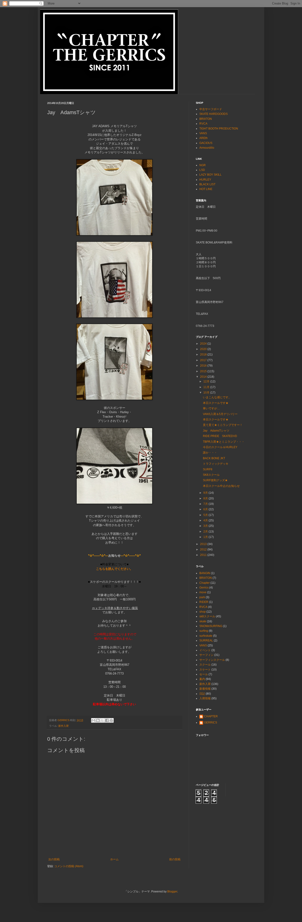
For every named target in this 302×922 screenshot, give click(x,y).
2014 (203, 376)
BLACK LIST (207, 184)
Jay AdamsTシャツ (216, 430)
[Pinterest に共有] (111, 720)
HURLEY (205, 179)
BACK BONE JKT (214, 458)
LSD (202, 170)
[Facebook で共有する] (107, 720)
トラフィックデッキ (215, 463)
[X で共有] (102, 720)
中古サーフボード (210, 109)
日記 (202, 693)
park (202, 597)
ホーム (114, 859)
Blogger (172, 891)
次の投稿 (54, 859)
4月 (206, 520)
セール (203, 674)
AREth (203, 138)
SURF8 (207, 469)
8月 (206, 498)
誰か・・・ (210, 452)
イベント (205, 650)
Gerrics (204, 587)
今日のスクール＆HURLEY (220, 447)
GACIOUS (205, 143)
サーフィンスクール (212, 660)
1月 (206, 537)
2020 (203, 349)
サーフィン (206, 655)
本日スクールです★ (215, 403)
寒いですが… (211, 408)
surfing (203, 630)
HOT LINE (205, 189)
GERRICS (210, 722)
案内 (202, 679)
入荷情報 (205, 698)
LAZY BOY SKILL (210, 174)
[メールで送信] (93, 720)
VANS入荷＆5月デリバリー (220, 414)
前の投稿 (174, 859)
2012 (203, 549)
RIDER (203, 602)
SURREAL (206, 640)
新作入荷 (63, 725)
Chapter (204, 582)
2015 (203, 371)
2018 (203, 354)
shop (202, 611)
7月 (206, 504)
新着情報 (205, 688)
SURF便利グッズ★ (215, 480)
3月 (206, 526)
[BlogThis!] (98, 720)
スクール (205, 664)
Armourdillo (206, 147)
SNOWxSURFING (210, 626)
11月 (206, 387)
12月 (206, 381)
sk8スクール (207, 616)
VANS (203, 133)
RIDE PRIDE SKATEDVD (220, 436)
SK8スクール (211, 474)
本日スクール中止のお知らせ (221, 486)
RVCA (203, 123)
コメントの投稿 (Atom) (68, 866)
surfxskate (205, 635)
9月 (206, 492)
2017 (203, 360)
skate (202, 621)
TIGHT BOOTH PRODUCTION (218, 128)
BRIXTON (205, 119)
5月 (206, 515)
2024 (203, 343)
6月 (206, 509)
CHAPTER (211, 716)
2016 (203, 365)
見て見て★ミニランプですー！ (223, 425)
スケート (205, 669)
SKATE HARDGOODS (213, 114)
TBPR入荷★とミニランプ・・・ (223, 441)
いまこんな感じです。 (217, 397)
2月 (206, 531)
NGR (202, 165)
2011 (203, 555)
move (202, 592)
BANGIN (204, 573)
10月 (206, 392)
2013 (203, 544)
